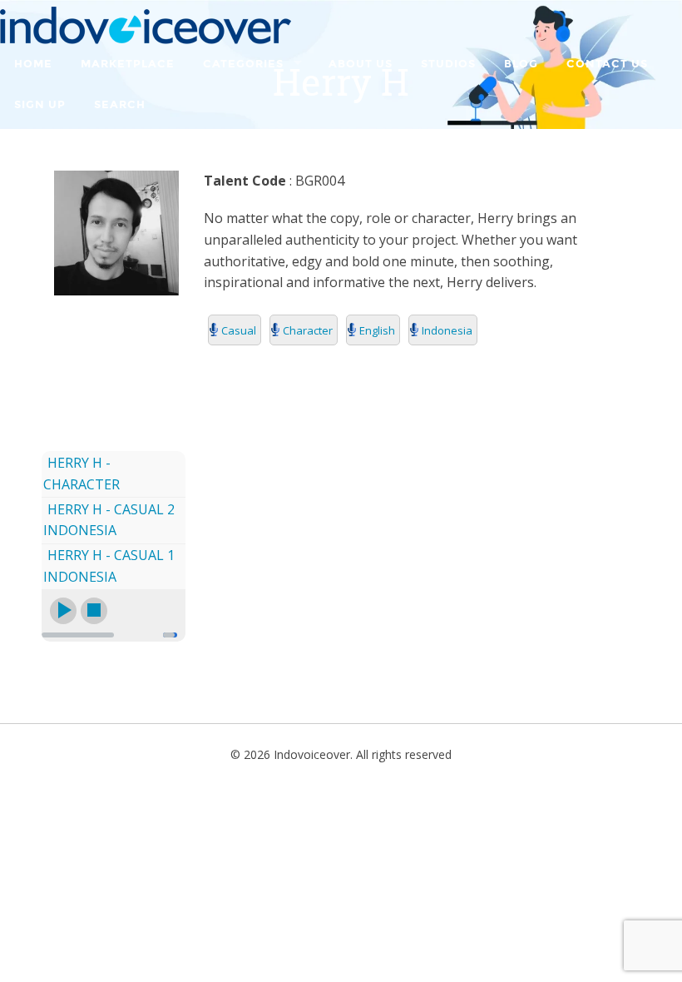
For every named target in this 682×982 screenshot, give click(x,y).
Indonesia (447, 330)
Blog (521, 64)
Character (308, 330)
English (377, 330)
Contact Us (607, 64)
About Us (361, 64)
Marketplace (128, 64)
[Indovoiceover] (145, 24)
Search (120, 105)
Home (33, 64)
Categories (243, 64)
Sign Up (40, 105)
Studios (448, 64)
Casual (238, 330)
